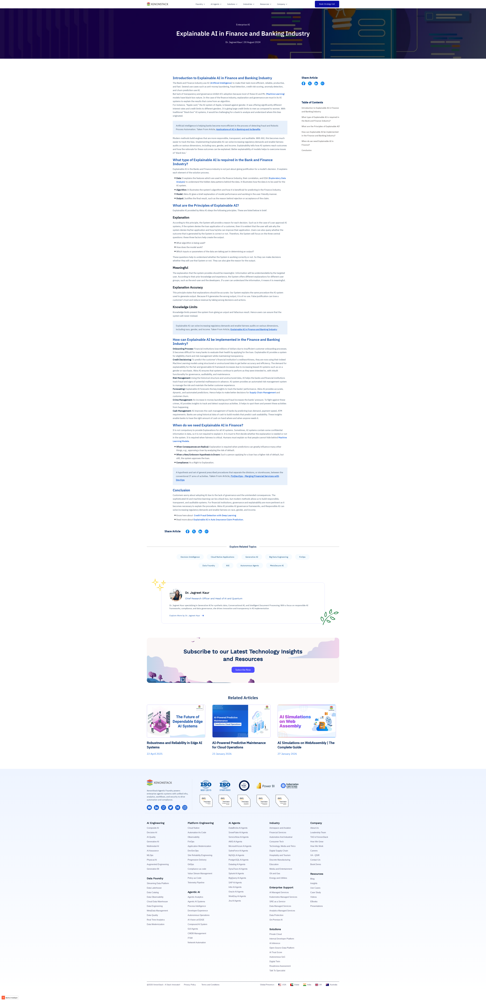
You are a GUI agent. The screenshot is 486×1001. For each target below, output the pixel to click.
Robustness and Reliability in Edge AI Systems (174, 745)
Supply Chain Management (263, 392)
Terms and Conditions (210, 985)
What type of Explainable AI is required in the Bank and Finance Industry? (320, 119)
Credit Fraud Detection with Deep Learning (215, 515)
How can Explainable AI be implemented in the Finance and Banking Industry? (320, 134)
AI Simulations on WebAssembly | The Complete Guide (306, 745)
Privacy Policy (190, 985)
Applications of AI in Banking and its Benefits (238, 129)
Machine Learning (275, 94)
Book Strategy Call (327, 4)
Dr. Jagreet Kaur (234, 42)
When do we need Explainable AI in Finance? (317, 143)
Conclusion (307, 150)
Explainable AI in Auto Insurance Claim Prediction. (219, 519)
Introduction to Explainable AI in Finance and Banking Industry (320, 110)
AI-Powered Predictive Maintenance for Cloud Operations (239, 745)
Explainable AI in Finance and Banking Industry (253, 329)
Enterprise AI (243, 24)
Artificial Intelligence (221, 83)
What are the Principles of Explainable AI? (321, 126)
